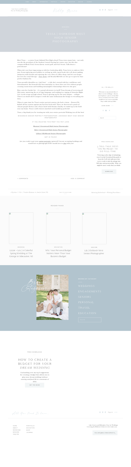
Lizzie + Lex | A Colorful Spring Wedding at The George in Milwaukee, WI (21, 253)
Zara (40, 76)
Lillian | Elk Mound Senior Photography (51, 133)
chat (64, 143)
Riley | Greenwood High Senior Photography (51, 130)
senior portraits (45, 141)
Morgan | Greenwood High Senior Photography (50, 126)
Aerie (44, 76)
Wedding (21, 247)
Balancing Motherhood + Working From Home (105, 192)
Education (58, 247)
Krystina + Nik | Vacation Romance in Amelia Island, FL (30, 192)
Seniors (65, 27)
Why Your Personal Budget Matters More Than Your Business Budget (58, 253)
